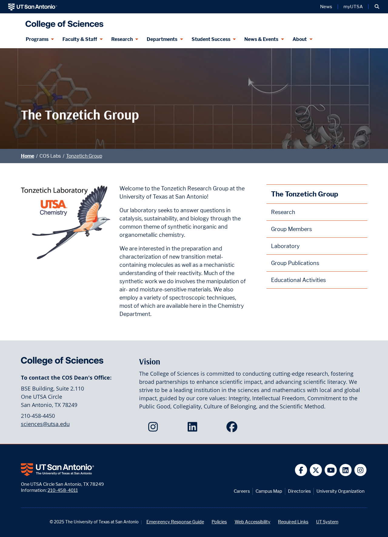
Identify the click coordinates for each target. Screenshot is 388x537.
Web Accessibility (252, 521)
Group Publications (295, 263)
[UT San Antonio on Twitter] (316, 470)
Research (122, 39)
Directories (299, 491)
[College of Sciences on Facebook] (233, 428)
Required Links (293, 521)
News (326, 6)
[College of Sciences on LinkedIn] (194, 428)
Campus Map (269, 491)
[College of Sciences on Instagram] (154, 428)
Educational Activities (298, 280)
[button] (377, 6)
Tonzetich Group (84, 156)
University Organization (340, 491)
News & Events (261, 39)
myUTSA (353, 6)
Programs (37, 39)
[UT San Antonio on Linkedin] (346, 470)
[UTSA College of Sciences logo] (63, 22)
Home (27, 156)
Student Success (211, 39)
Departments (162, 39)
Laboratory (285, 246)
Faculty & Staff (79, 39)
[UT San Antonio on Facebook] (301, 470)
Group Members (291, 229)
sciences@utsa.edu (45, 424)
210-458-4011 (63, 490)
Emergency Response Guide (175, 521)
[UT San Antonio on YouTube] (331, 470)
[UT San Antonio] (32, 7)
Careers (242, 491)
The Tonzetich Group (304, 194)
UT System (327, 521)
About (300, 39)
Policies (219, 521)
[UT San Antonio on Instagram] (360, 470)
